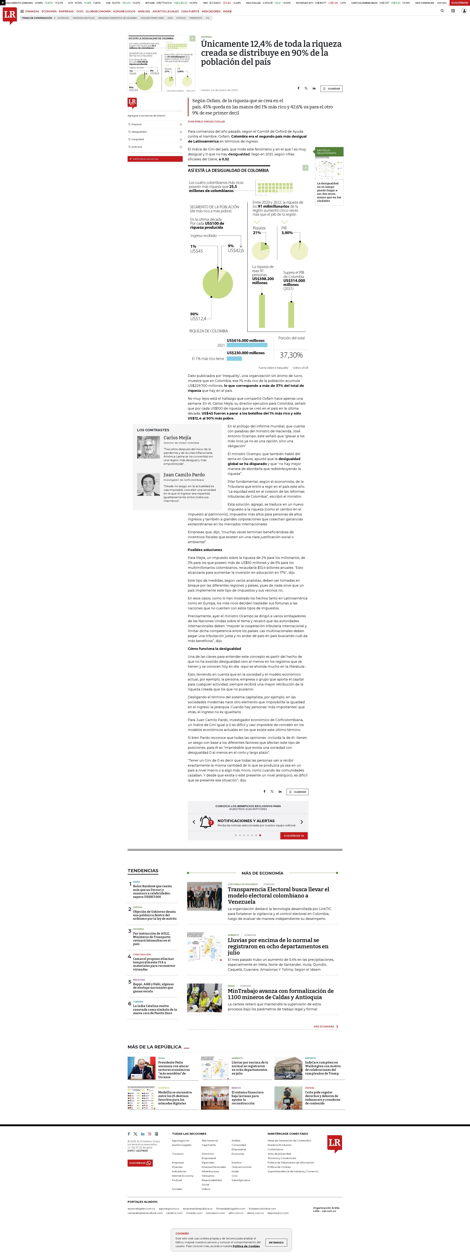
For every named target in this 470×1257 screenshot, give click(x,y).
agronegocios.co (169, 1208)
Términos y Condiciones (282, 1158)
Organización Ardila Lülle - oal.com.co (326, 1209)
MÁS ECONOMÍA (324, 1026)
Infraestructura (210, 1171)
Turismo (138, 1001)
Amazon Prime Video (152, 18)
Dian (170, 18)
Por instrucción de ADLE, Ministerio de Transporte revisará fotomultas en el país (152, 939)
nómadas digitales (84, 18)
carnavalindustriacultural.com (145, 1213)
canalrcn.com (174, 1213)
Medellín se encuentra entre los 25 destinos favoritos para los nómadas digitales (175, 1098)
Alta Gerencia (210, 1140)
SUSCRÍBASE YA (294, 835)
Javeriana (63, 18)
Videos (206, 1188)
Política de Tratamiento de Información (291, 1162)
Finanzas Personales (214, 1166)
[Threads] (158, 1134)
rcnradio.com (194, 1213)
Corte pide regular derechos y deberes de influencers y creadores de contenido (322, 1098)
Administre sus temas (145, 158)
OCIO (79, 11)
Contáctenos (275, 1149)
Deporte (310, 1058)
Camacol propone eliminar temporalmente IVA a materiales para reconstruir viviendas (154, 964)
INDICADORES (211, 11)
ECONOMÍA (49, 11)
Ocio (235, 1175)
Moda (136, 882)
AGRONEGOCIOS (124, 11)
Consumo (178, 1153)
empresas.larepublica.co (198, 1208)
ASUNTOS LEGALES (166, 11)
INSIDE (227, 11)
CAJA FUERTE (190, 11)
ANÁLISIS (144, 11)
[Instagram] (151, 1134)
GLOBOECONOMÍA (98, 11)
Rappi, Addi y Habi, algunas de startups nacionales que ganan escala (153, 987)
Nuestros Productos (279, 1144)
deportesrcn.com (278, 1213)
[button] (193, 822)
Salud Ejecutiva (241, 1180)
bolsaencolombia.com (262, 1208)
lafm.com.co (236, 1213)
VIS (207, 18)
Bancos (236, 1088)
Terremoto (195, 18)
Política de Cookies (246, 1246)
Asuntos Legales (181, 1144)
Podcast (177, 1180)
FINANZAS (32, 11)
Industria (139, 980)
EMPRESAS (66, 11)
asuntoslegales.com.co (141, 1208)
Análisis (236, 1140)
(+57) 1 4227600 (138, 1150)
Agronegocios (180, 1140)
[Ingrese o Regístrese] (464, 11)
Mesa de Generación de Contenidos (289, 1140)
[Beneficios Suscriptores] (453, 11)
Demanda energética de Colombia (117, 18)
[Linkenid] (144, 1134)
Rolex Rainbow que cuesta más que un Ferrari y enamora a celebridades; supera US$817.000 (152, 891)
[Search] (442, 11)
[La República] (10, 16)
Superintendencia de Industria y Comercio (293, 1171)
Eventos (236, 1162)
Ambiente (237, 1058)
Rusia (161, 1058)
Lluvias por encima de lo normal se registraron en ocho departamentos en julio (278, 946)
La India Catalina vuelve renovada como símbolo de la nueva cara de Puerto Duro (155, 1009)
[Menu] (23, 11)
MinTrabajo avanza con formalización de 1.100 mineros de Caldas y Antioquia (281, 994)
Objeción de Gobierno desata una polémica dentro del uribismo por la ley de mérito (155, 915)
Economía (238, 1153)
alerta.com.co (255, 1213)
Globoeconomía (241, 1166)
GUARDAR (333, 88)
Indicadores (179, 1171)
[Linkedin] (314, 88)
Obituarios (208, 1175)
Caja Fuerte (209, 1144)
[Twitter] (306, 88)
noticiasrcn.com (215, 1213)
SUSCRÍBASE (459, 2)
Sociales (177, 1188)
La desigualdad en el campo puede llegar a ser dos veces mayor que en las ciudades (329, 192)
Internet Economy (183, 1175)
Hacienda (138, 929)
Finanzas (177, 1166)
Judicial (137, 907)
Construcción (142, 954)
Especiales (208, 1162)
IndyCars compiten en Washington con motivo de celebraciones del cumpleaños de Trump (323, 1068)
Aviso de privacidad (279, 1153)
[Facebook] (298, 88)
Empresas (178, 1162)
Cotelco (181, 18)
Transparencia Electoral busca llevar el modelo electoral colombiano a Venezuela (278, 895)
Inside (235, 1171)
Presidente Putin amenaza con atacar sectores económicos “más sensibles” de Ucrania (174, 1070)
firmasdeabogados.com (230, 1208)
